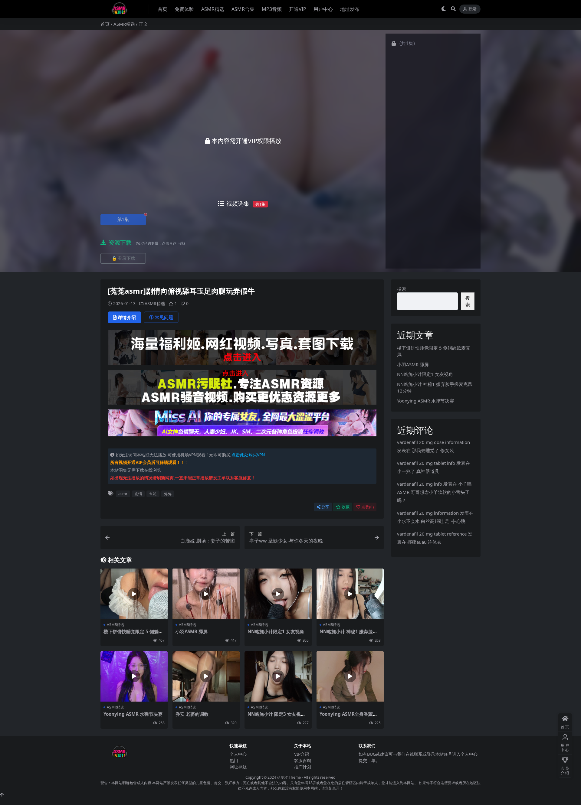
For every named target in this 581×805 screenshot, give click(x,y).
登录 (472, 9)
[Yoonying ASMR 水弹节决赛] (134, 676)
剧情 (138, 493)
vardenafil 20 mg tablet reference (432, 534)
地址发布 (349, 9)
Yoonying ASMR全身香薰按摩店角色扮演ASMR (348, 716)
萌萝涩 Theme (289, 777)
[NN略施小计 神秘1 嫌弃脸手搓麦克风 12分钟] (350, 594)
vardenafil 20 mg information (428, 513)
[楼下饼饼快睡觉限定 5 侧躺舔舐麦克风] (134, 594)
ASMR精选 (212, 9)
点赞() (367, 507)
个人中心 (238, 754)
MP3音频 (272, 9)
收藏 (346, 507)
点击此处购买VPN (248, 455)
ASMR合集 (242, 9)
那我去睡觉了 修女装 (433, 450)
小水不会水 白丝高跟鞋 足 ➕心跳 (431, 521)
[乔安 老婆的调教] (206, 676)
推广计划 (302, 767)
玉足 (153, 493)
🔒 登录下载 (123, 258)
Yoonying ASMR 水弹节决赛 (132, 714)
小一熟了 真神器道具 (418, 471)
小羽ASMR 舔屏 (192, 631)
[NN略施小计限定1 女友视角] (278, 594)
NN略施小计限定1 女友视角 (276, 631)
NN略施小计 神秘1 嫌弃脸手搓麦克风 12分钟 (348, 634)
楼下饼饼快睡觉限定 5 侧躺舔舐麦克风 (133, 634)
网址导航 (238, 767)
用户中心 (323, 9)
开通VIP (297, 9)
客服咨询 (302, 760)
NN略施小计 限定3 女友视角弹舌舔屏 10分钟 (276, 716)
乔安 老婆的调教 (192, 714)
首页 (162, 9)
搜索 (401, 289)
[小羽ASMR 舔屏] (206, 594)
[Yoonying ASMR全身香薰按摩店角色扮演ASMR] (350, 676)
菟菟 (168, 493)
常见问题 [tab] (164, 317)
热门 (234, 760)
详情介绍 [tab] (127, 317)
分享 (325, 507)
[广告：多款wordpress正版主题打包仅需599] (242, 350)
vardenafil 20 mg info (419, 484)
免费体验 (184, 9)
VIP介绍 (301, 754)
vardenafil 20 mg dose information (433, 442)
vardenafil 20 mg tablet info (426, 463)
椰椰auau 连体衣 (424, 542)
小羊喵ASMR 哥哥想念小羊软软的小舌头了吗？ (434, 492)
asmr (122, 493)
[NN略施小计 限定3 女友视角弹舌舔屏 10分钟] (278, 676)
